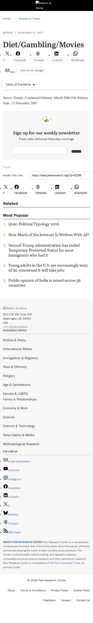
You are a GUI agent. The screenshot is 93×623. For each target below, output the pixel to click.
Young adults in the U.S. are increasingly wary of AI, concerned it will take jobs (48, 268)
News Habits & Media (18, 435)
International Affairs (17, 349)
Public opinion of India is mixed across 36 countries (44, 283)
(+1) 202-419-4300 (15, 327)
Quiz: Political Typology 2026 (33, 224)
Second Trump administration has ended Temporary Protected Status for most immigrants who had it (44, 250)
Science (8, 417)
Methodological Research (21, 444)
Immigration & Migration (20, 358)
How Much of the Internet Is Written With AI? (48, 234)
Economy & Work (15, 408)
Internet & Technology (19, 426)
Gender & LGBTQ (15, 393)
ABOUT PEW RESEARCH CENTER (22, 542)
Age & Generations (16, 384)
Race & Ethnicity (15, 367)
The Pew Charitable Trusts (65, 563)
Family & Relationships (20, 399)
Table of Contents (18, 84)
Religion (9, 376)
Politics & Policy (14, 340)
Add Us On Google (32, 70)
